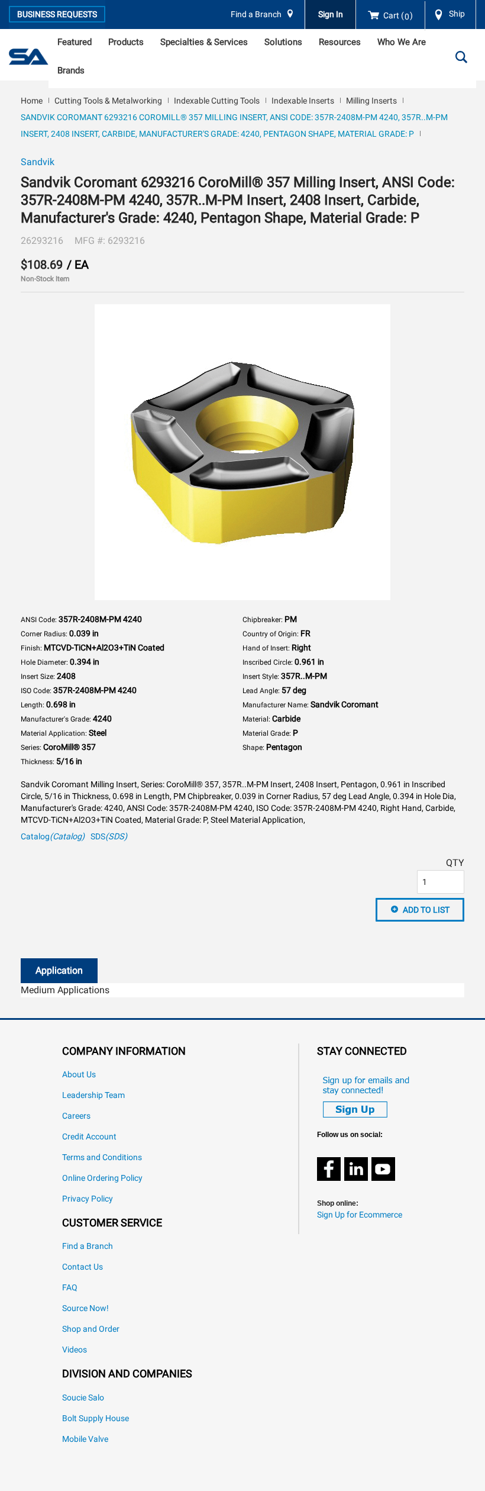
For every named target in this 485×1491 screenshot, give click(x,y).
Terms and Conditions (102, 1157)
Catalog (53, 837)
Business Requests (57, 14)
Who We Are (401, 42)
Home (32, 100)
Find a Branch (256, 14)
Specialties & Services (204, 42)
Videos (74, 1349)
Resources (340, 42)
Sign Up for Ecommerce (359, 1214)
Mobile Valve (85, 1439)
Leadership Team (93, 1095)
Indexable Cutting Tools (217, 100)
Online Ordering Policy (102, 1178)
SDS (108, 837)
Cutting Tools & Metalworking (108, 100)
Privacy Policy (87, 1198)
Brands (71, 70)
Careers (76, 1116)
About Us (79, 1074)
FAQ (69, 1287)
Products (126, 42)
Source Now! (85, 1308)
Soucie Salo (83, 1397)
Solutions (283, 42)
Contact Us (82, 1267)
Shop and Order (90, 1329)
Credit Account (89, 1136)
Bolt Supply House (95, 1418)
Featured (74, 42)
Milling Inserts (371, 100)
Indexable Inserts (302, 100)
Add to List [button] (426, 909)
